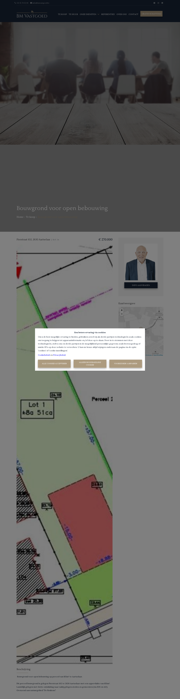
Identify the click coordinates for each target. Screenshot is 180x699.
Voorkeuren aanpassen (125, 364)
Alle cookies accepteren (54, 364)
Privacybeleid (59, 355)
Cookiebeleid (44, 355)
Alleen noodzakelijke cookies (90, 363)
